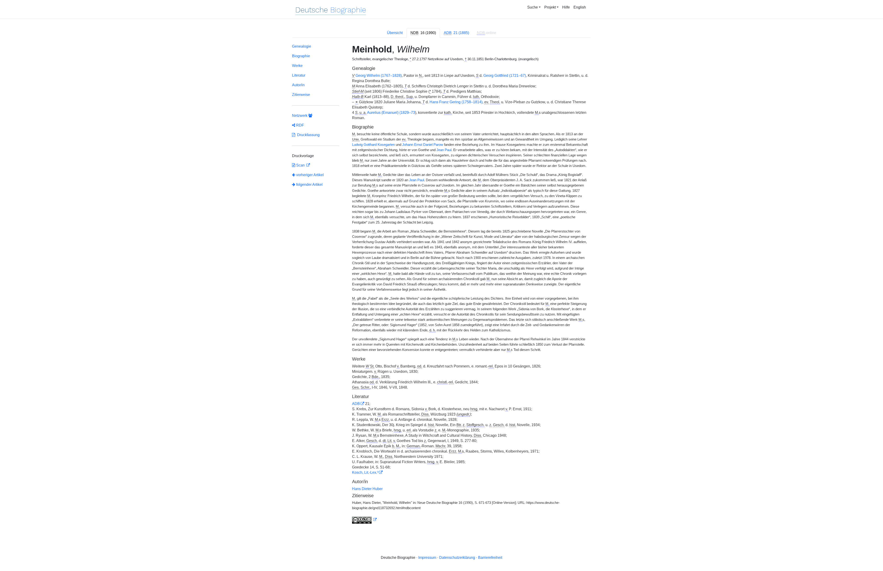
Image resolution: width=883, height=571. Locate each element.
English (579, 7)
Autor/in (298, 85)
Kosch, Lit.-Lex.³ (365, 472)
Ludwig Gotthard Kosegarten (373, 144)
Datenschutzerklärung (457, 558)
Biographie (301, 56)
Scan (300, 165)
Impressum (427, 558)
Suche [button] (532, 7)
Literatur (298, 75)
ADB (356, 404)
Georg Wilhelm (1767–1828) (378, 75)
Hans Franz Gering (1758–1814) (456, 102)
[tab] (423, 33)
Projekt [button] (550, 7)
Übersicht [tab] (395, 33)
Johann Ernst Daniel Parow (422, 144)
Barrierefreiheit (490, 558)
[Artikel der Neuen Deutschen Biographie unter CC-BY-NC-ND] (364, 520)
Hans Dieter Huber (367, 489)
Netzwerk (300, 116)
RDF (299, 125)
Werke (297, 66)
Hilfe (566, 7)
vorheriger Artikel (310, 175)
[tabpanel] (441, 285)
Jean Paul (443, 150)
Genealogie (301, 46)
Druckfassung (307, 135)
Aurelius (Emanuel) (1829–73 (391, 113)
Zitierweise (301, 95)
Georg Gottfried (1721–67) (504, 75)
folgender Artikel (309, 185)
